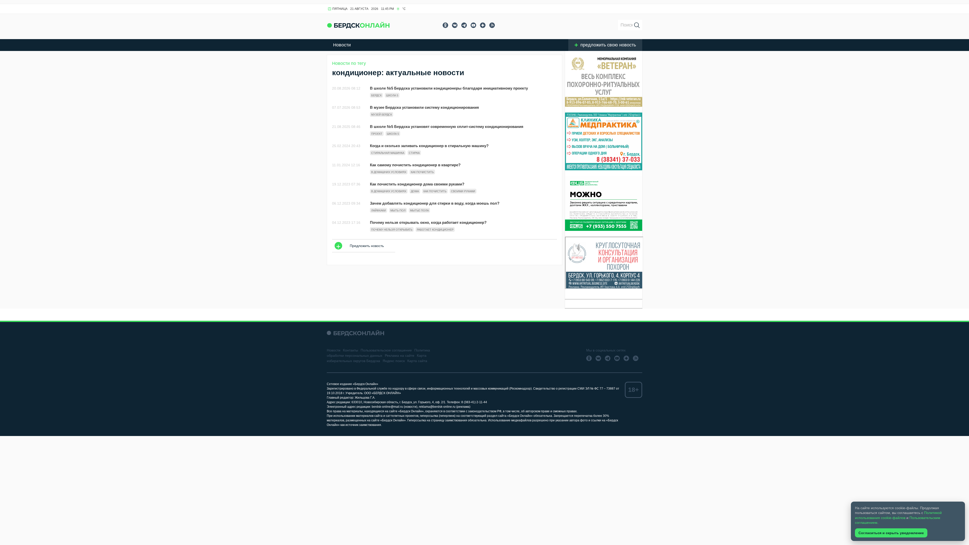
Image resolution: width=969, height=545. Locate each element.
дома (415, 191)
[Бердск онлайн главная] (355, 333)
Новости (342, 44)
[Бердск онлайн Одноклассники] (445, 25)
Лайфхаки (378, 210)
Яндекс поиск (394, 361)
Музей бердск (381, 114)
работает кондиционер (435, 229)
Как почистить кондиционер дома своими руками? (417, 184)
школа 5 (392, 95)
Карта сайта (417, 361)
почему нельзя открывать (391, 229)
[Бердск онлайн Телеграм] (464, 25)
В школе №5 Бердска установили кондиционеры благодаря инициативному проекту (449, 88)
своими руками (463, 191)
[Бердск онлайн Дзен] (483, 25)
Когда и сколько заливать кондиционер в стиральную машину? (429, 146)
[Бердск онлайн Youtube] (473, 25)
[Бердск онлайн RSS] (492, 25)
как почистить (422, 172)
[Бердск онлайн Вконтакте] (454, 25)
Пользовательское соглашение (386, 350)
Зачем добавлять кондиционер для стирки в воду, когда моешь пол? (434, 203)
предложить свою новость (608, 44)
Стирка (414, 152)
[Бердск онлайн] (358, 25)
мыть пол (398, 210)
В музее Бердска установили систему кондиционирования (424, 107)
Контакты (350, 350)
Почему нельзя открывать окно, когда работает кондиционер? (428, 222)
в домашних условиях (388, 172)
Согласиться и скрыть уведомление (891, 533)
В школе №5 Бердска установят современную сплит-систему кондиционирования (446, 126)
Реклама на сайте (399, 355)
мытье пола (419, 210)
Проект (376, 133)
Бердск (376, 95)
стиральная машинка (387, 152)
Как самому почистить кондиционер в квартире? (415, 165)
